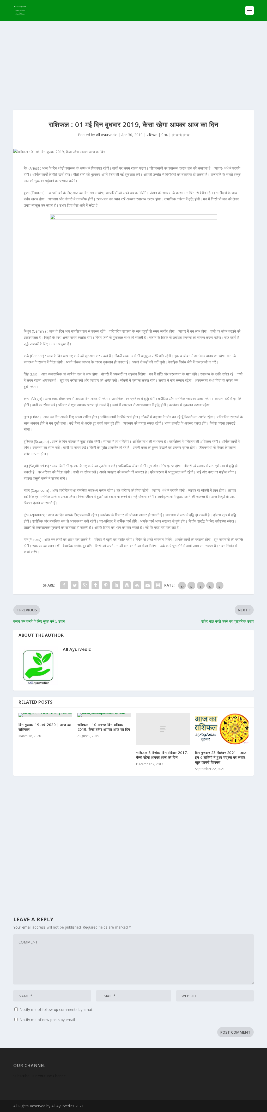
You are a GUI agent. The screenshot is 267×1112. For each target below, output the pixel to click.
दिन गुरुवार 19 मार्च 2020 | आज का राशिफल (45, 727)
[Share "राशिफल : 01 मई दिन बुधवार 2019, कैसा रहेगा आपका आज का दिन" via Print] (158, 585)
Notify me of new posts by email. (48, 1019)
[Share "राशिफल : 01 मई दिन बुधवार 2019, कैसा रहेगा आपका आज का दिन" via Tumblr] (95, 585)
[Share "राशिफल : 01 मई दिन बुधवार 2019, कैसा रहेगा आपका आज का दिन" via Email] (147, 585)
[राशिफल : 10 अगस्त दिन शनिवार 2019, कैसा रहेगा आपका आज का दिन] (104, 715)
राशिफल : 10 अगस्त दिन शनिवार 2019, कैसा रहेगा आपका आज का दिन (103, 727)
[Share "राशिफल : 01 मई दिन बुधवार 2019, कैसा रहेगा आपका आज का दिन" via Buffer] (127, 585)
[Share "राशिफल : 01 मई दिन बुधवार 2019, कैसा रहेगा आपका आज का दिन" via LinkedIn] (116, 585)
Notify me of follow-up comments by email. (56, 1009)
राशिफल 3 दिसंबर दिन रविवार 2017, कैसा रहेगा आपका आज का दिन (162, 755)
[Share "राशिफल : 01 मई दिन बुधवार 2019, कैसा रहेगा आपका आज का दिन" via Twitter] (74, 585)
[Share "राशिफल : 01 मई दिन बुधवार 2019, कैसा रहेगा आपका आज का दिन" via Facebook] (64, 585)
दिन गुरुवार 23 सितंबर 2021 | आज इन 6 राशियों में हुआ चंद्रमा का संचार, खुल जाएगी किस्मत (221, 757)
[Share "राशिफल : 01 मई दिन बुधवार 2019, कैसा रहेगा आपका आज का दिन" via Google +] (85, 585)
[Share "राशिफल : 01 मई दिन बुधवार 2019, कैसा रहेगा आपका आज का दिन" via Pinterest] (106, 585)
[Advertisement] (133, 60)
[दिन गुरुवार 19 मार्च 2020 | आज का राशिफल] (45, 715)
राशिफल (152, 134)
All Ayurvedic (106, 134)
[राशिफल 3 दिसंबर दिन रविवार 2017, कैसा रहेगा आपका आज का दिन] (163, 729)
